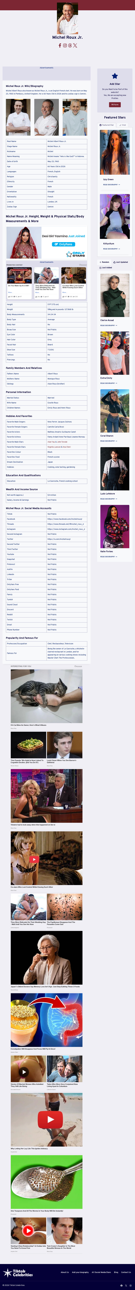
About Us (65, 1272)
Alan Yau (51, 442)
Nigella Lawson (54, 447)
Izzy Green (108, 179)
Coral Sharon (106, 436)
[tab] (106, 125)
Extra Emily (106, 378)
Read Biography (111, 185)
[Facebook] (121, 1285)
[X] (126, 1285)
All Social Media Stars (101, 1272)
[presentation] (115, 152)
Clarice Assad (107, 320)
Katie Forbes (106, 551)
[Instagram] (130, 1285)
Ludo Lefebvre (107, 494)
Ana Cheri (67, 447)
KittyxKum (108, 243)
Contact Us (126, 1272)
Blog (116, 1272)
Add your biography (80, 1272)
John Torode (62, 442)
